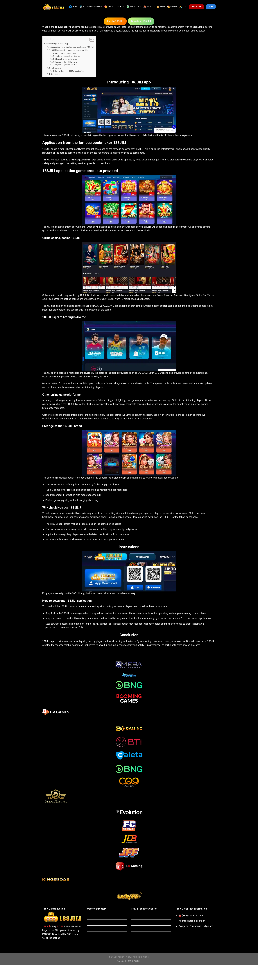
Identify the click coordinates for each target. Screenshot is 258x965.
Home (75, 7)
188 (141, 21)
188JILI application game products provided (70, 50)
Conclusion (55, 74)
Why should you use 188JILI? (66, 65)
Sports (151, 7)
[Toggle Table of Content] (90, 39)
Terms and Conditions (137, 957)
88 (115, 21)
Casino (174, 7)
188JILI (101, 27)
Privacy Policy (116, 957)
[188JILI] (53, 6)
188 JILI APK (136, 7)
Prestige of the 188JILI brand (66, 62)
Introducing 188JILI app (57, 43)
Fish (185, 7)
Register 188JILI (91, 7)
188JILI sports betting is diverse (67, 56)
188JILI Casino (115, 7)
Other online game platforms (66, 59)
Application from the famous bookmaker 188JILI (72, 47)
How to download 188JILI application (69, 71)
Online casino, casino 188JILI (66, 53)
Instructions (56, 68)
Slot (162, 7)
